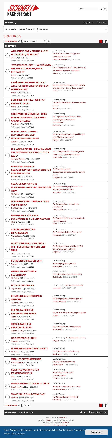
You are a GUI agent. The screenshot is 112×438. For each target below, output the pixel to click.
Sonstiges (12, 36)
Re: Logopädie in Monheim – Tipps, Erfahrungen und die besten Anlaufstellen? (67, 119)
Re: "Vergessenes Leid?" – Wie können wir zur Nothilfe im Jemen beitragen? (69, 69)
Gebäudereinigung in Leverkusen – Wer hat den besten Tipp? (31, 187)
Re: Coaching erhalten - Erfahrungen (67, 232)
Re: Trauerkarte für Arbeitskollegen (67, 326)
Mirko (13, 92)
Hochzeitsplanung (22, 285)
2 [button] (103, 41)
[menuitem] (101, 22)
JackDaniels (57, 266)
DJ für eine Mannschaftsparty (29, 348)
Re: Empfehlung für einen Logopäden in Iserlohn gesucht (69, 219)
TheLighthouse (17, 362)
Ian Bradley (62, 418)
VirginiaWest (16, 288)
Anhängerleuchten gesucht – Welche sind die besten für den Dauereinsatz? (30, 86)
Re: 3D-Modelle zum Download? (66, 397)
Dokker (56, 315)
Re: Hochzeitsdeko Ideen (76, 338)
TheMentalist (16, 208)
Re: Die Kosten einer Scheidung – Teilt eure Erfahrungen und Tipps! (68, 247)
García (13, 316)
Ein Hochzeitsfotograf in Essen (30, 383)
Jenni (13, 58)
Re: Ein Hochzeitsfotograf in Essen (66, 386)
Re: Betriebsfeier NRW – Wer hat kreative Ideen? (69, 104)
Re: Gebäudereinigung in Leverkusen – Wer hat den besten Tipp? (68, 188)
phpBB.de (66, 422)
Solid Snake (57, 157)
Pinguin (56, 140)
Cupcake (14, 341)
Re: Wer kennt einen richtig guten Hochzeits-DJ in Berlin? (66, 55)
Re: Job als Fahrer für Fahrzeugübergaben (69, 312)
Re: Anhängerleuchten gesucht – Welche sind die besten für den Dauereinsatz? (69, 86)
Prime (55, 378)
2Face (13, 75)
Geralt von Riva (17, 330)
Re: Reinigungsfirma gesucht (64, 263)
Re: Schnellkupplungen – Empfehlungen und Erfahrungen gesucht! (69, 135)
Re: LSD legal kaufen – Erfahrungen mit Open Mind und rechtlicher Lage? (68, 153)
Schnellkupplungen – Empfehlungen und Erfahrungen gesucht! (25, 135)
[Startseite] (25, 11)
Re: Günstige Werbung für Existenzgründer (63, 373)
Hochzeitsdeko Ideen (23, 338)
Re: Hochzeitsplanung (74, 285)
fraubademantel (59, 301)
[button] (106, 41)
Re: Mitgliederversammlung (64, 362)
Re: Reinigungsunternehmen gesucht (68, 298)
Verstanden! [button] (96, 432)
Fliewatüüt (15, 236)
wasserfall (57, 288)
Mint (13, 222)
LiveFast (56, 177)
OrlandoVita (58, 364)
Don (12, 253)
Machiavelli (57, 329)
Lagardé (56, 252)
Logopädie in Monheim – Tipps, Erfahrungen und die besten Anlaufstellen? (29, 117)
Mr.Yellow (15, 194)
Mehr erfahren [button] (18, 434)
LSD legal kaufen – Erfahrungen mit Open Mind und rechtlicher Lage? (31, 152)
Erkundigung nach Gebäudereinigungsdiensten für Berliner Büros (31, 170)
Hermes (14, 176)
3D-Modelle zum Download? (28, 394)
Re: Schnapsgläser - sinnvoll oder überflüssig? (66, 205)
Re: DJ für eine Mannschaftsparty (66, 351)
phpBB (48, 420)
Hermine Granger (60, 59)
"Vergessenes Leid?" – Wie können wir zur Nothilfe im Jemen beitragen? (31, 69)
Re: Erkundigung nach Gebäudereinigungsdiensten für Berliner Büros (69, 172)
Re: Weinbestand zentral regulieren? (67, 274)
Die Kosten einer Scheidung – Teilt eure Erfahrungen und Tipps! (28, 247)
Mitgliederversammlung (26, 359)
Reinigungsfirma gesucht (26, 260)
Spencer (14, 141)
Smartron (15, 124)
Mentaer (14, 397)
